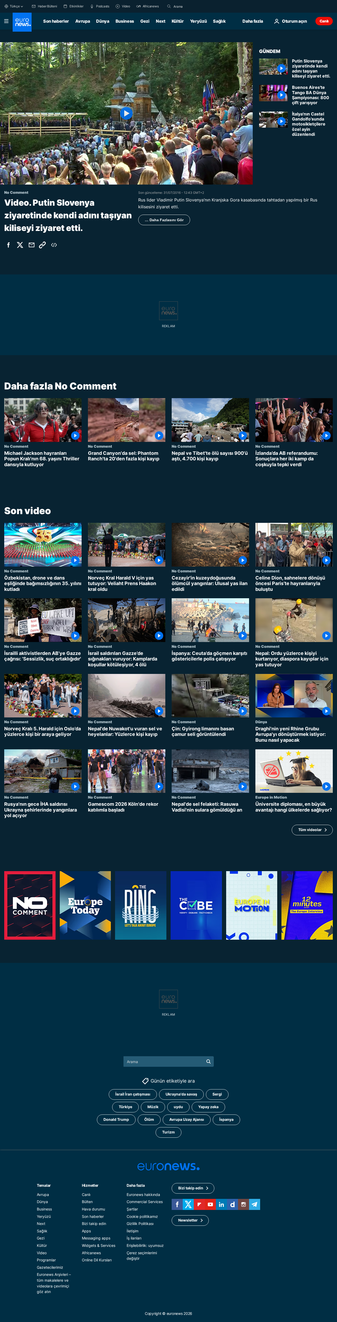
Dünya (102, 21)
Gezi (145, 21)
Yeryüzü (198, 21)
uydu (178, 1106)
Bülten (87, 1201)
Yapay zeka (208, 1106)
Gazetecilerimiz (50, 1267)
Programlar (46, 1260)
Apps (86, 1230)
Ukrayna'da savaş (181, 1094)
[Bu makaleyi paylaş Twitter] (20, 245)
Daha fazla (136, 1185)
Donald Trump (116, 1119)
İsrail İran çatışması (132, 1094)
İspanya (226, 1119)
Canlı (324, 21)
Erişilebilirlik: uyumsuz (145, 1245)
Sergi (217, 1094)
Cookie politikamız (142, 1216)
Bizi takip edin (94, 1223)
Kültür (178, 21)
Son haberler (56, 21)
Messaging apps (96, 1238)
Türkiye (125, 1106)
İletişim (132, 1230)
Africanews (91, 1252)
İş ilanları (134, 1238)
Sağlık (219, 21)
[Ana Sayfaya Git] (22, 22)
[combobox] (195, 6)
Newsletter (188, 1220)
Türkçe (15, 6)
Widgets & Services (98, 1245)
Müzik (152, 1106)
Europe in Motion (271, 797)
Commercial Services (145, 1201)
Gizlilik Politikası (140, 1223)
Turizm (168, 1132)
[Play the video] (126, 113)
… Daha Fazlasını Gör (164, 220)
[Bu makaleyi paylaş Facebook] (8, 245)
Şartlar (132, 1209)
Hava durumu (93, 1209)
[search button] (169, 6)
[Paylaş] (31, 245)
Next (160, 21)
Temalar (44, 1185)
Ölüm (149, 1119)
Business (125, 21)
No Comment (16, 446)
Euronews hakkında (143, 1194)
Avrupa (82, 21)
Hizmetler (90, 1185)
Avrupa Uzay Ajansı (186, 1119)
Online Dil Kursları (97, 1260)
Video (42, 1252)
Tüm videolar (310, 830)
